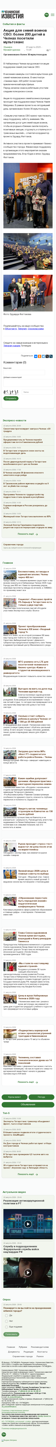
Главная (11, 1347)
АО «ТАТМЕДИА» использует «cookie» (16, 1421)
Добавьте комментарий (12, 377)
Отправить (11, 398)
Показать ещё (26, 534)
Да (10, 1315)
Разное (40, 1357)
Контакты (42, 1352)
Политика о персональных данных (15, 1410)
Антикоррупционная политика (13, 1412)
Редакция (28, 1352)
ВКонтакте (11, 329)
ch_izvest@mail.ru (14, 1397)
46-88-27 (37, 1391)
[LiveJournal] (51, 356)
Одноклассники (36, 329)
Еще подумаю (15, 1327)
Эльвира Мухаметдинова (14, 48)
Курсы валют (14, 1097)
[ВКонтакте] (35, 356)
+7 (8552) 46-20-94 (25, 1391)
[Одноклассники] (39, 356)
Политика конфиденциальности (14, 1428)
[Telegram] (43, 356)
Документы (14, 1352)
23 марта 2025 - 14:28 (34, 48)
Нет (11, 1321)
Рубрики (23, 1347)
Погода (41, 1097)
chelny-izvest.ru (44, 1416)
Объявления (28, 1105)
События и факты (14, 24)
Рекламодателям (40, 1347)
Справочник (23, 1357)
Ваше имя (7, 368)
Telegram (22, 329)
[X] (47, 356)
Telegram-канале (12, 346)
